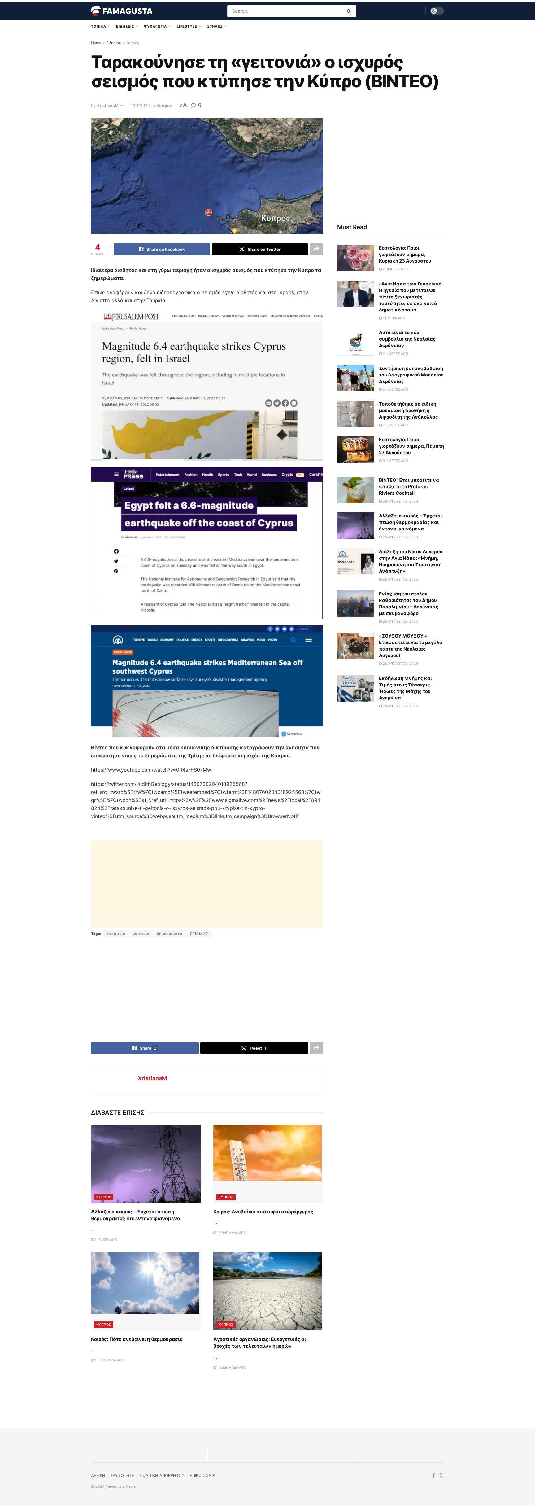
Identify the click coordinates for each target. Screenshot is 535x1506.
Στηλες (215, 26)
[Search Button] (350, 11)
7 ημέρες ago (395, 269)
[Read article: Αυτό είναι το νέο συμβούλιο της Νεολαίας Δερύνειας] (355, 342)
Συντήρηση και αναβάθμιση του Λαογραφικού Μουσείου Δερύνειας (411, 374)
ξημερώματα (170, 933)
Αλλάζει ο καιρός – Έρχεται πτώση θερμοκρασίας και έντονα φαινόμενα (410, 522)
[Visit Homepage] (121, 11)
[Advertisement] (207, 884)
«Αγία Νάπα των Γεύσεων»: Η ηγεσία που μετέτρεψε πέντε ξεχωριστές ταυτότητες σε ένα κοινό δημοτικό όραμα (411, 297)
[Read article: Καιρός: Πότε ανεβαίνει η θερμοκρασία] (146, 1291)
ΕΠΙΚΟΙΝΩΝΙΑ (202, 1475)
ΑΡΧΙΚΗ (98, 1475)
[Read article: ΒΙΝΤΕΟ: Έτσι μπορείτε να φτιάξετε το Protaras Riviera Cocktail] (355, 490)
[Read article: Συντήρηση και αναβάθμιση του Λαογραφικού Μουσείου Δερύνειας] (355, 378)
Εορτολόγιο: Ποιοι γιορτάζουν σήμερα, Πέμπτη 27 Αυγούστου (411, 446)
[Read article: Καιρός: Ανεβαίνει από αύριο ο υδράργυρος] (268, 1164)
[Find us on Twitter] (441, 1475)
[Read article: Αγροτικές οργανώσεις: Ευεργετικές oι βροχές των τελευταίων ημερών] (268, 1291)
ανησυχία (116, 933)
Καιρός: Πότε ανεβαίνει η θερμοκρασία (136, 1339)
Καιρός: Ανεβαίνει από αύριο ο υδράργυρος (263, 1211)
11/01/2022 (139, 105)
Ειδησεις (125, 26)
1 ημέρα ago (105, 1240)
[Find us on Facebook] (433, 1475)
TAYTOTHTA (122, 1475)
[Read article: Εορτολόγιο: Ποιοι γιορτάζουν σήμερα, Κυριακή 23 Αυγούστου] (355, 258)
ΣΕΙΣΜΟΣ (199, 933)
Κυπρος (132, 43)
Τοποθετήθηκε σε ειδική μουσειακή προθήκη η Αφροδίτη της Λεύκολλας (408, 410)
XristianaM (108, 105)
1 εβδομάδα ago (231, 1232)
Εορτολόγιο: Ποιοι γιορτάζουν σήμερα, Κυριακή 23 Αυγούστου (405, 254)
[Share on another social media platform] (316, 249)
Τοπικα (98, 26)
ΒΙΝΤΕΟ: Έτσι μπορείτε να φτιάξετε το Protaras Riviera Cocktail (409, 486)
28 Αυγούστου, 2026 (400, 501)
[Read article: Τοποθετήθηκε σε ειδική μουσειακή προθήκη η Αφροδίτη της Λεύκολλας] (355, 414)
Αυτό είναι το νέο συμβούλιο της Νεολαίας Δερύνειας (407, 338)
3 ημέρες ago (395, 461)
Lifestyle (187, 26)
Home (96, 43)
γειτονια (141, 933)
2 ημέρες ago (395, 353)
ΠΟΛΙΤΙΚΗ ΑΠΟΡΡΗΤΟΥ (162, 1475)
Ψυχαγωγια (155, 26)
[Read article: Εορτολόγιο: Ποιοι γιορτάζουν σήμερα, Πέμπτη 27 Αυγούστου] (355, 449)
